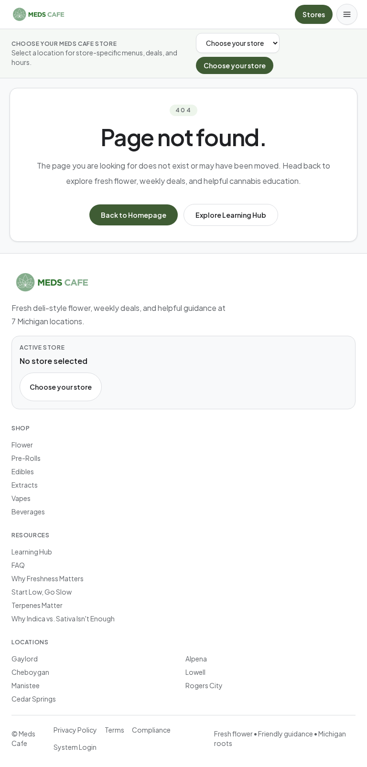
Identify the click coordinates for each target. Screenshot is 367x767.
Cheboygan (30, 672)
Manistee (25, 685)
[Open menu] (346, 14)
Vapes (21, 498)
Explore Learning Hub (230, 215)
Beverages (28, 511)
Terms (114, 729)
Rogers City (204, 685)
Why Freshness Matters (47, 578)
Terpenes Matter (37, 605)
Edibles (22, 471)
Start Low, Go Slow (41, 591)
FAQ (18, 565)
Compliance (151, 729)
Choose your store (235, 65)
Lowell (195, 672)
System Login (75, 747)
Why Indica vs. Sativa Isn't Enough (63, 618)
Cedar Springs (33, 698)
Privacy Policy (75, 729)
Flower (22, 444)
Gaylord (24, 658)
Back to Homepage (133, 215)
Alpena (196, 658)
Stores (313, 14)
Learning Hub (31, 551)
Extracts (24, 484)
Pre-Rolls (26, 458)
